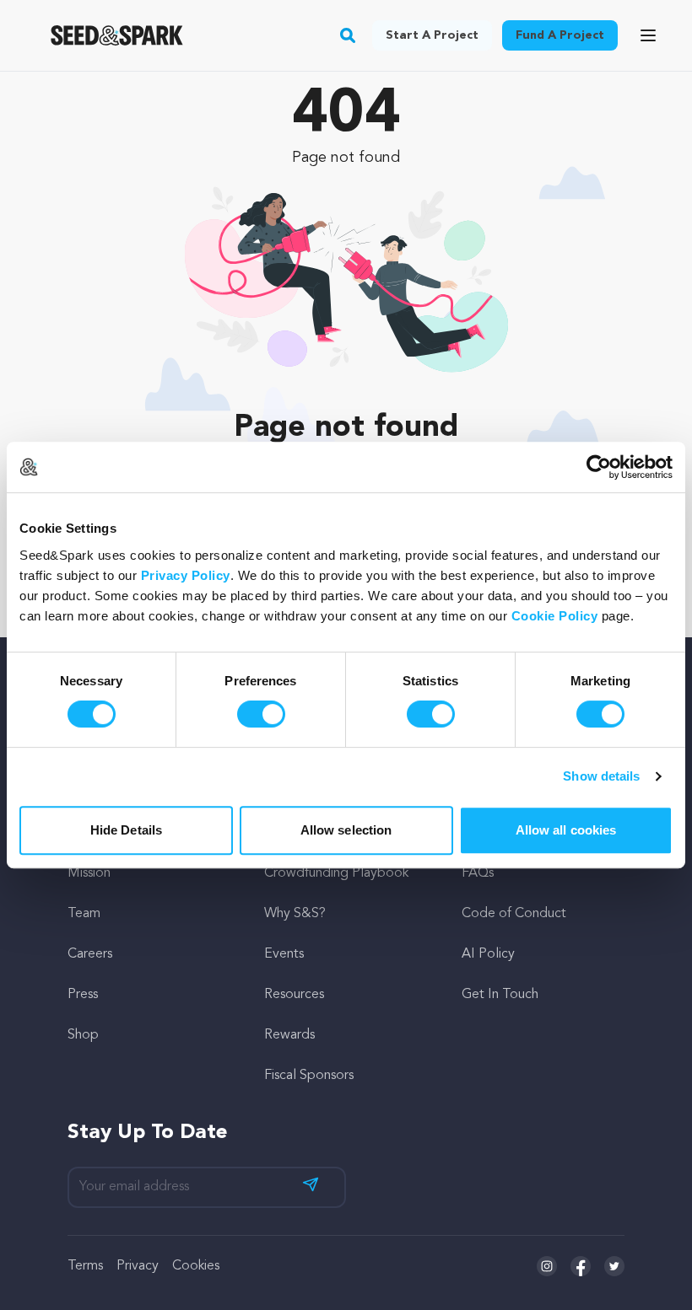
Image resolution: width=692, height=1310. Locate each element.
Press (83, 994)
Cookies (195, 1266)
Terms (85, 1266)
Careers (90, 954)
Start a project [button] (432, 35)
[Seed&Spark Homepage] (117, 35)
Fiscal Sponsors (309, 1075)
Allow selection (346, 830)
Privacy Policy (185, 575)
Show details (601, 776)
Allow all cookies (566, 830)
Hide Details (126, 830)
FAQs (478, 873)
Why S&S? (295, 914)
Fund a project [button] (560, 35)
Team (84, 914)
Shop (83, 1035)
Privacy (137, 1266)
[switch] (261, 714)
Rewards (289, 1035)
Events (284, 954)
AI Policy (488, 954)
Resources (294, 994)
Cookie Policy (554, 616)
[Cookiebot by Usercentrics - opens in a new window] (599, 467)
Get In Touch (500, 994)
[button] (348, 35)
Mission (89, 873)
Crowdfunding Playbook (336, 873)
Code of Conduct (514, 914)
